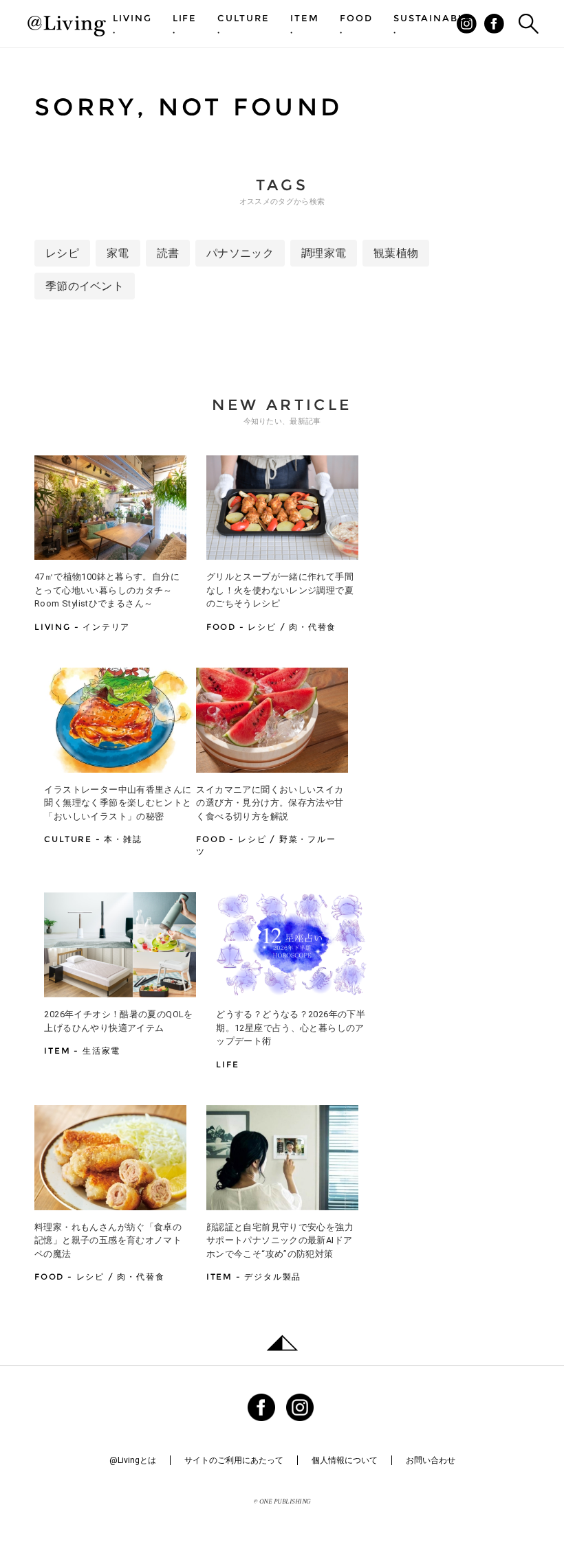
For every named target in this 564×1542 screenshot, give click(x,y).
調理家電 (323, 253)
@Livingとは (132, 1460)
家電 (118, 253)
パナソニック (240, 253)
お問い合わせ (430, 1460)
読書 (168, 253)
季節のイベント (84, 286)
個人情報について (345, 1460)
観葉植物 (395, 253)
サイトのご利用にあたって (233, 1460)
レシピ (62, 253)
